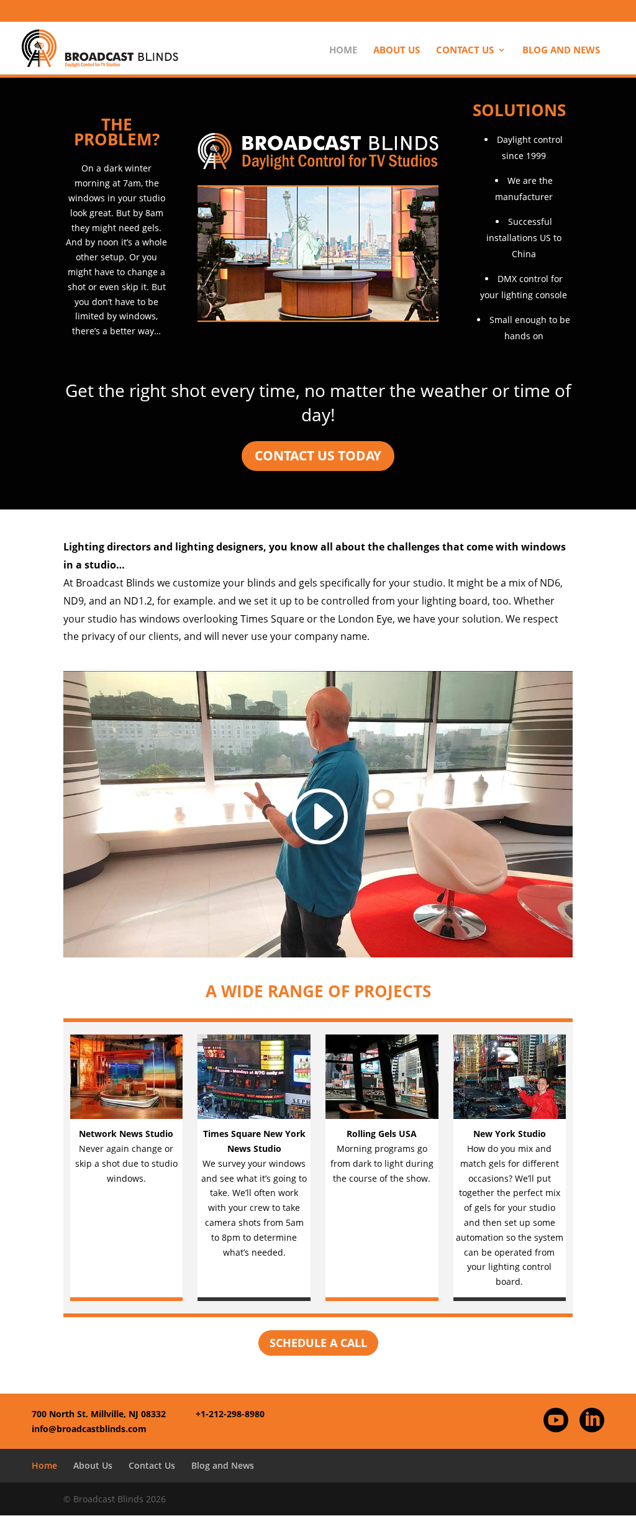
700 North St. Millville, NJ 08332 (99, 1414)
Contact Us (465, 50)
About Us (396, 50)
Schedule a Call (318, 1342)
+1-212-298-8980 (230, 1414)
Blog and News (561, 50)
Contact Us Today (318, 455)
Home (343, 50)
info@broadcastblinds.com (89, 1429)
